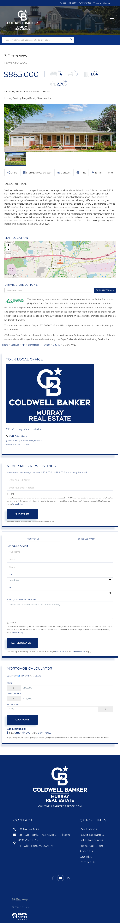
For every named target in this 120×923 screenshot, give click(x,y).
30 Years (25, 676)
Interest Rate (14, 704)
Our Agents (23, 445)
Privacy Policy (17, 504)
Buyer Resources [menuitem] (92, 834)
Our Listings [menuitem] (88, 829)
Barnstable (33, 345)
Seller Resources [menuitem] (91, 840)
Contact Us (11, 445)
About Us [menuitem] (86, 851)
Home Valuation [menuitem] (91, 845)
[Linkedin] (68, 878)
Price (9, 683)
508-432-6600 (69, 3)
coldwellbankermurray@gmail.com (44, 834)
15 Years (37, 676)
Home (5, 345)
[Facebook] (53, 878)
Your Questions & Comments (21, 599)
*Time (9, 587)
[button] (71, 40)
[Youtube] (60, 878)
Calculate (23, 719)
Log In (98, 3)
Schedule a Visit (86, 539)
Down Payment (14, 694)
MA (23, 345)
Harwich (46, 345)
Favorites (86, 3)
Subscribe (22, 514)
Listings (15, 345)
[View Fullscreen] (8, 256)
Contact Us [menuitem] (88, 862)
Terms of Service (78, 651)
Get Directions (105, 290)
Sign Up (106, 3)
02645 (56, 345)
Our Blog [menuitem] (86, 856)
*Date (9, 574)
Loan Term (12, 676)
